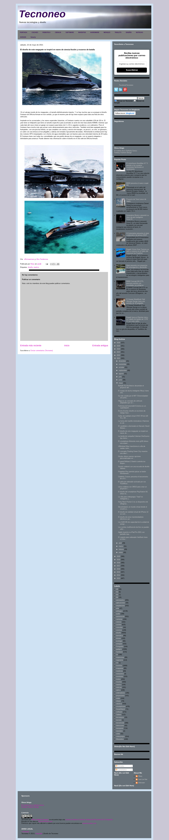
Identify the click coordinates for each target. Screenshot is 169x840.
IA (117, 655)
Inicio (66, 345)
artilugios (119, 611)
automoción (120, 616)
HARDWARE (94, 32)
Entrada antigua (100, 345)
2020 (118, 556)
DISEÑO (129, 32)
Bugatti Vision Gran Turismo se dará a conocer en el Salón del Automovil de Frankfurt (137, 251)
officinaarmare (29, 259)
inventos (119, 665)
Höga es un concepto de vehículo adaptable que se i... (130, 402)
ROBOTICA (46, 32)
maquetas (119, 668)
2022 (118, 355)
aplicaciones (120, 603)
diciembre (122, 361)
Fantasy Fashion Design (123, 153)
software (119, 712)
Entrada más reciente (30, 345)
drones (118, 638)
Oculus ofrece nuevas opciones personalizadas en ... (129, 457)
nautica (36, 267)
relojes (118, 701)
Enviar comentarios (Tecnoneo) (42, 350)
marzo (121, 546)
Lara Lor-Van (142, 779)
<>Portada (25, 832)
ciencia (118, 622)
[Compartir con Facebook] (58, 264)
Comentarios (122, 770)
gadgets (119, 649)
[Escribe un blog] (53, 264)
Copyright (38, 833)
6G (117, 595)
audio (118, 614)
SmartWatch (120, 709)
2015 (118, 572)
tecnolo (118, 720)
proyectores (120, 695)
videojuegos (120, 736)
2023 (118, 352)
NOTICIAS (139, 32)
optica (118, 690)
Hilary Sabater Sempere (40, 820)
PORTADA (23, 32)
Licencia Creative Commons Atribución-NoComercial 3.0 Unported (88, 820)
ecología (119, 641)
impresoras (120, 657)
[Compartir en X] (56, 264)
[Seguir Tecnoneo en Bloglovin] (125, 114)
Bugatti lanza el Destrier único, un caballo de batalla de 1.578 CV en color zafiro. (137, 319)
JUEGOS (23, 37)
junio (120, 380)
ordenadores (120, 693)
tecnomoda (120, 723)
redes (118, 698)
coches (118, 625)
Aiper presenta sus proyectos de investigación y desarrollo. (136, 266)
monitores (119, 676)
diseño (30, 267)
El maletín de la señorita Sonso (32, 805)
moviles (119, 682)
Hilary (140, 776)
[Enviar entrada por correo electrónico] (46, 264)
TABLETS (118, 32)
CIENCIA (58, 32)
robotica (119, 704)
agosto (121, 374)
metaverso (120, 674)
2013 (118, 578)
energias (119, 644)
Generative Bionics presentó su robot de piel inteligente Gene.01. (137, 217)
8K (117, 597)
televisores (120, 725)
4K (117, 589)
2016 (118, 569)
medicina (119, 671)
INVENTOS (82, 32)
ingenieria (119, 660)
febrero (121, 549)
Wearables (120, 739)
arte (117, 608)
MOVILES (107, 32)
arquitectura (120, 606)
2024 (118, 349)
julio (120, 377)
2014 (118, 575)
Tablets (118, 714)
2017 (118, 566)
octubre (121, 367)
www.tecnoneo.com (45, 821)
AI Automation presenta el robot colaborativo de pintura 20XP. (137, 234)
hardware (119, 652)
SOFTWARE (70, 32)
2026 (118, 343)
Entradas (120, 766)
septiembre (123, 370)
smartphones (120, 706)
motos (118, 679)
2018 (118, 563)
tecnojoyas (120, 717)
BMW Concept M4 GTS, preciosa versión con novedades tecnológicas (135, 283)
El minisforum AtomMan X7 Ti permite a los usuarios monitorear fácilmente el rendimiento (137, 166)
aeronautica (120, 600)
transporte (119, 728)
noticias (119, 687)
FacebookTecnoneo (126, 85)
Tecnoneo (42, 13)
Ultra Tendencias (42, 259)
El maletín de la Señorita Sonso (125, 151)
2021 (118, 358)
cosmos (119, 630)
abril (120, 543)
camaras (119, 619)
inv (117, 663)
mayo (121, 383)
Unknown (141, 783)
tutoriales (119, 731)
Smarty (33, 37)
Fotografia (119, 646)
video (118, 734)
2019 (118, 559)
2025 (118, 346)
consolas (119, 627)
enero (121, 552)
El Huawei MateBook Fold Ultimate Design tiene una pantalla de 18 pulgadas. (135, 301)
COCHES (35, 32)
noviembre (122, 364)
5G (117, 592)
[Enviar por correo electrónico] (51, 264)
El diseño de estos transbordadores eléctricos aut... (131, 518)
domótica (119, 636)
